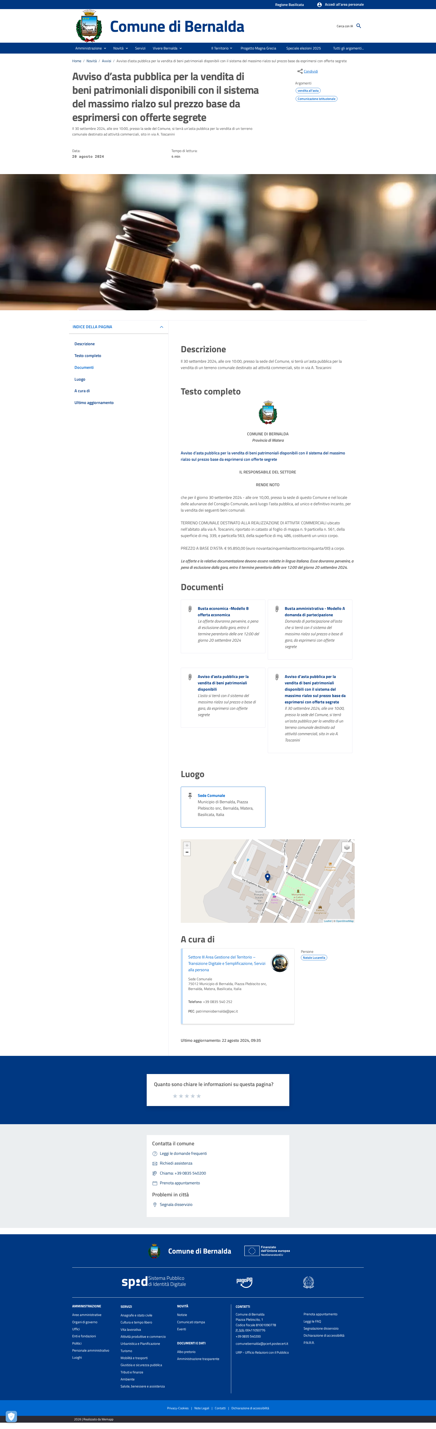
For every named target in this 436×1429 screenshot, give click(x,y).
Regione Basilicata (289, 4)
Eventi (181, 1329)
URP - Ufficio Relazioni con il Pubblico (262, 1352)
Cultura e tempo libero (136, 1322)
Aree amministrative (87, 1314)
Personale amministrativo (90, 1350)
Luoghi (77, 1357)
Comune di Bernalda (177, 25)
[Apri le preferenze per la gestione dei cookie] (11, 1416)
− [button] (187, 852)
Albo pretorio (186, 1351)
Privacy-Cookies (178, 1408)
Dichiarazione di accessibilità (324, 1335)
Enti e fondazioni (84, 1336)
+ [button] (187, 845)
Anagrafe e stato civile (136, 1315)
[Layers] (347, 847)
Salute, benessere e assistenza (143, 1386)
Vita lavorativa (131, 1329)
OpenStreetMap (345, 921)
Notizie (182, 1314)
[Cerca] (359, 26)
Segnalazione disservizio (321, 1328)
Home (76, 61)
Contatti (243, 1306)
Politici (77, 1343)
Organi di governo (84, 1322)
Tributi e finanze (132, 1372)
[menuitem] (218, 48)
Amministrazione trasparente (198, 1358)
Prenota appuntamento (320, 1314)
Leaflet (328, 921)
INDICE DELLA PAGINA (92, 327)
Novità (92, 61)
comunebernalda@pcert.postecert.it (262, 1343)
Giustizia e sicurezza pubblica (141, 1364)
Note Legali (201, 1408)
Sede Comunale (211, 795)
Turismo (126, 1350)
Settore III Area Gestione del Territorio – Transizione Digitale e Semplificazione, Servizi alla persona (226, 963)
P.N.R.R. (309, 1342)
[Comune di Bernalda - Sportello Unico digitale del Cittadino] (89, 25)
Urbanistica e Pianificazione (140, 1343)
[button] (340, 4)
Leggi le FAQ (312, 1321)
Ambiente (128, 1379)
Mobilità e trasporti (134, 1357)
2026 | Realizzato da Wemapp (93, 1419)
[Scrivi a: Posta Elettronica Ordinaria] (267, 1348)
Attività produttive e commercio (143, 1336)
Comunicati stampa (191, 1322)
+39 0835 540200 (248, 1336)
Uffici (76, 1329)
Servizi (126, 1306)
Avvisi (106, 61)
